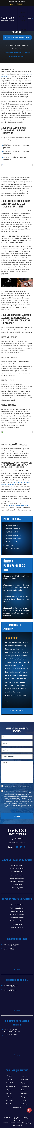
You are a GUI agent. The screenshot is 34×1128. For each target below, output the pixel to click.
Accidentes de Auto (12, 525)
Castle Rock (9, 1083)
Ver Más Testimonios (17, 711)
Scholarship (17, 1125)
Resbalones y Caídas (12, 548)
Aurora (24, 1076)
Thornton (9, 1104)
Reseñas (23, 21)
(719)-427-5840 (10, 1034)
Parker (25, 1100)
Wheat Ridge (17, 1107)
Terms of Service (15, 1123)
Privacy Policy (26, 1123)
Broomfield (24, 1079)
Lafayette (9, 1093)
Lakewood (24, 1093)
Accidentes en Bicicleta (13, 539)
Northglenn (9, 1100)
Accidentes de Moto (12, 532)
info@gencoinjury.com (18, 843)
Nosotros (23, 12)
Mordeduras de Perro (13, 542)
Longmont (24, 1097)
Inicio (24, 8)
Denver (9, 1090)
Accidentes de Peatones (13, 535)
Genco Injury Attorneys (12, 45)
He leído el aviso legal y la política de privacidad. (16, 786)
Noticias (24, 25)
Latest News (15, 49)
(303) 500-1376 (18, 4)
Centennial (24, 1083)
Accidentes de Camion (13, 529)
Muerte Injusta (10, 545)
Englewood (24, 1090)
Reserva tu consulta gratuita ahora (17, 37)
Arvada (9, 1076)
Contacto (23, 29)
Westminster (25, 1104)
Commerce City (24, 1086)
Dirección (17, 969)
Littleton (9, 1097)
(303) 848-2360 (10, 990)
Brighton (9, 1079)
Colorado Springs (9, 1086)
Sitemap (5, 1123)
